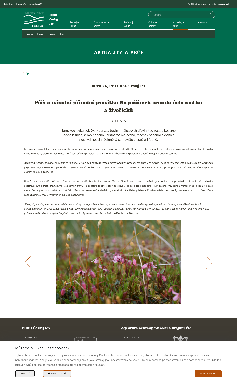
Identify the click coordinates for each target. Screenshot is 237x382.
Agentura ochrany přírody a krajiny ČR (23, 4)
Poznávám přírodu (132, 337)
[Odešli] (211, 14)
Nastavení (24, 373)
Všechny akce (57, 33)
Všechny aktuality (36, 33)
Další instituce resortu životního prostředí (208, 4)
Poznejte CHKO (31, 337)
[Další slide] (209, 262)
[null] (26, 73)
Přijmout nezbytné (57, 373)
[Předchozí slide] (28, 262)
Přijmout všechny (208, 373)
